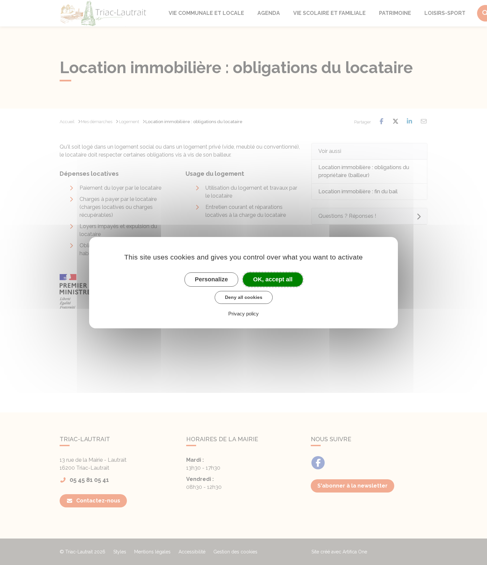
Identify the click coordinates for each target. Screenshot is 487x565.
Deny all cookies (243, 297)
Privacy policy (243, 313)
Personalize (211, 279)
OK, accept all (273, 279)
